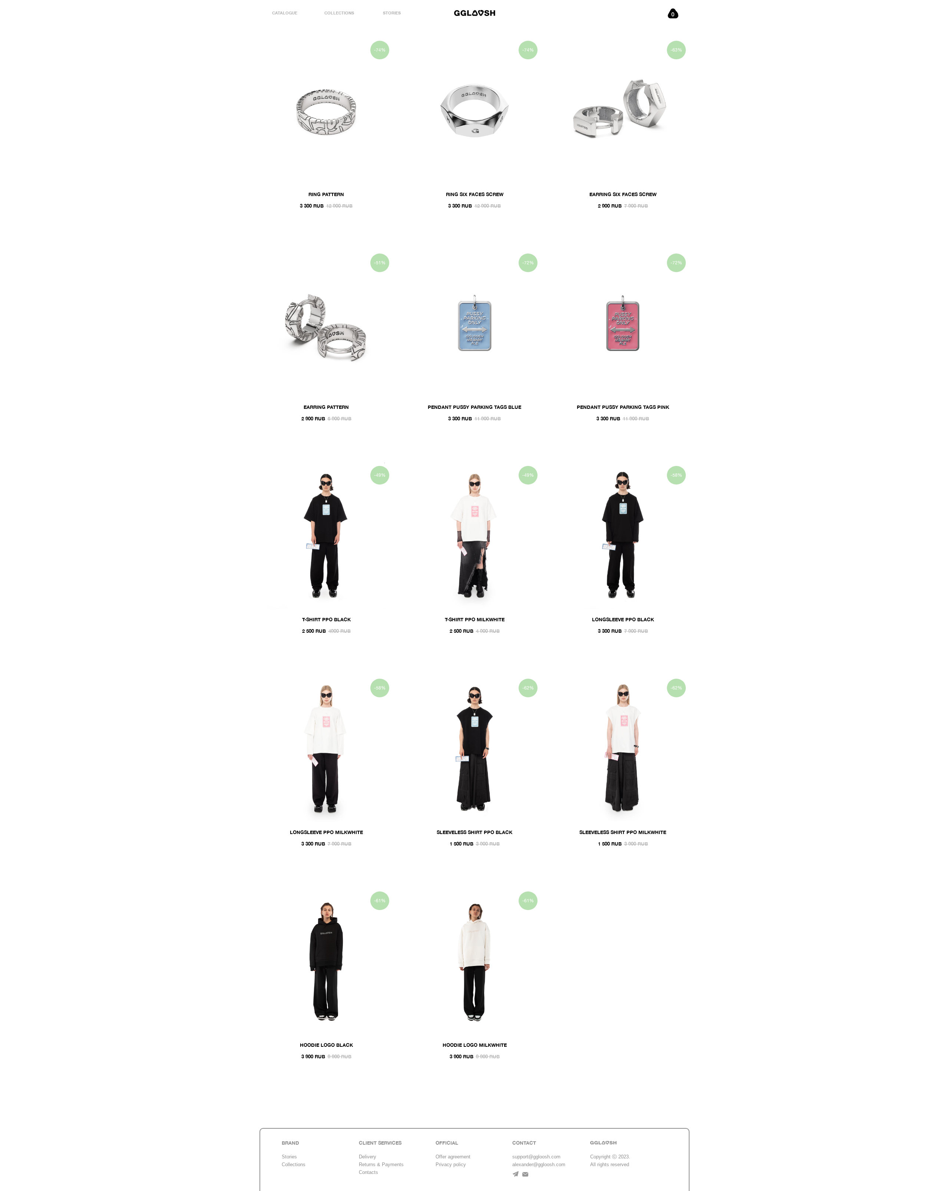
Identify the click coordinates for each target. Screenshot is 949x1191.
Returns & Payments (381, 1164)
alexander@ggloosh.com (538, 1164)
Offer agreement (453, 1156)
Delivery (367, 1156)
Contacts (368, 1172)
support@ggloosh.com (536, 1156)
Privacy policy (451, 1164)
